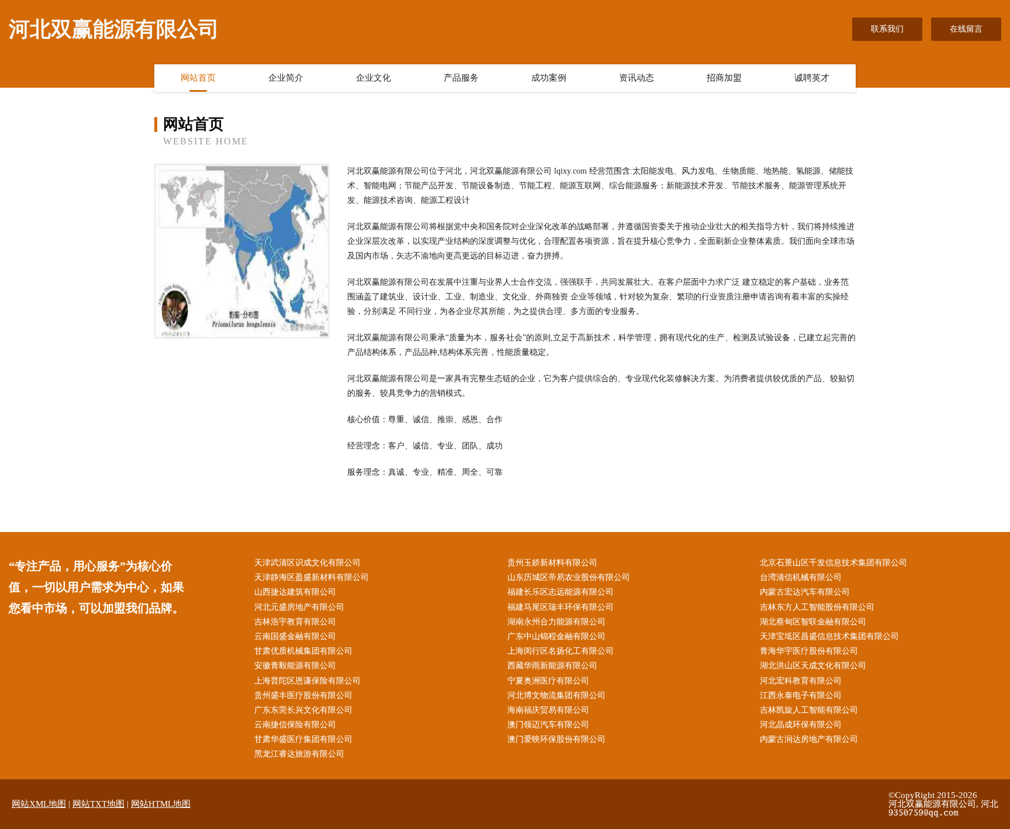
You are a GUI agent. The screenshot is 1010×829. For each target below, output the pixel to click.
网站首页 (198, 77)
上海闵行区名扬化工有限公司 (560, 651)
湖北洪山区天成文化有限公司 (813, 665)
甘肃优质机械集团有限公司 (303, 651)
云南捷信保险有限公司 (295, 724)
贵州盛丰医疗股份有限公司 (303, 695)
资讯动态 (636, 77)
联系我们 (887, 29)
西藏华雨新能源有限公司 (552, 665)
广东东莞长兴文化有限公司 (303, 710)
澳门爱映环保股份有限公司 (556, 739)
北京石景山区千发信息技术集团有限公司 (833, 562)
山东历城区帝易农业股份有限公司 (568, 577)
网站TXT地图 (98, 804)
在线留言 (966, 29)
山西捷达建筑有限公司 (295, 592)
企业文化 (373, 77)
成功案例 (548, 77)
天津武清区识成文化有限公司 (307, 562)
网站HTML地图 (161, 804)
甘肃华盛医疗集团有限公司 (303, 739)
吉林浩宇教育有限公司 (295, 621)
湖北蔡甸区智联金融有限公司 (813, 621)
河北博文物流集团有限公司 (556, 695)
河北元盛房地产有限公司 (299, 607)
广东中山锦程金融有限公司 (556, 636)
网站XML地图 (39, 804)
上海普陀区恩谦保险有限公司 (307, 680)
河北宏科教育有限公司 (801, 680)
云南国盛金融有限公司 (295, 636)
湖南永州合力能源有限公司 (556, 621)
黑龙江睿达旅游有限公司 (299, 753)
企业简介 (285, 77)
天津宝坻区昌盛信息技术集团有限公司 (829, 636)
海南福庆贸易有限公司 (548, 710)
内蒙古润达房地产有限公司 (809, 739)
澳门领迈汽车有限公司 (548, 724)
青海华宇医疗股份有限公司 (809, 651)
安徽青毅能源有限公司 (295, 665)
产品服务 (461, 77)
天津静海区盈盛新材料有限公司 (311, 577)
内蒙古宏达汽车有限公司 (805, 592)
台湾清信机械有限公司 (801, 577)
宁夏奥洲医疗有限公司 (548, 680)
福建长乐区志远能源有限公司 (560, 592)
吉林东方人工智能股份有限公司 (817, 607)
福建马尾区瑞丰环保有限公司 (560, 607)
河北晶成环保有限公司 (801, 724)
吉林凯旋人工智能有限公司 (809, 710)
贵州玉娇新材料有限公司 (552, 562)
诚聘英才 (811, 77)
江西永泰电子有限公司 (801, 695)
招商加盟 (724, 77)
